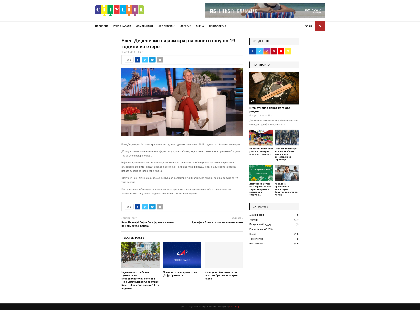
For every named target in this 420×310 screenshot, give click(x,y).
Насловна (101, 26)
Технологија (217, 26)
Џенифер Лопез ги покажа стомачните (217, 222)
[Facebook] (303, 26)
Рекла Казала (122, 26)
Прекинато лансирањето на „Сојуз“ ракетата (180, 274)
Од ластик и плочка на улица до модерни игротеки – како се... (261, 151)
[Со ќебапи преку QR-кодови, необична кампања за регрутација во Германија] (287, 137)
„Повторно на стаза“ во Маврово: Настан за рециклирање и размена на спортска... (260, 189)
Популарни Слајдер (260, 224)
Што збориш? (167, 26)
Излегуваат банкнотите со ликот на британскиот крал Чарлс (221, 275)
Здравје (185, 26)
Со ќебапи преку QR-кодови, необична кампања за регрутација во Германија (286, 154)
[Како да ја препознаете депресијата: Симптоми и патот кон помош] (287, 173)
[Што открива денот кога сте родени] (274, 88)
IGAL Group (234, 307)
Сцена (200, 26)
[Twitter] (307, 26)
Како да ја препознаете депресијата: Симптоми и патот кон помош (286, 189)
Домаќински (144, 26)
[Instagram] (311, 26)
